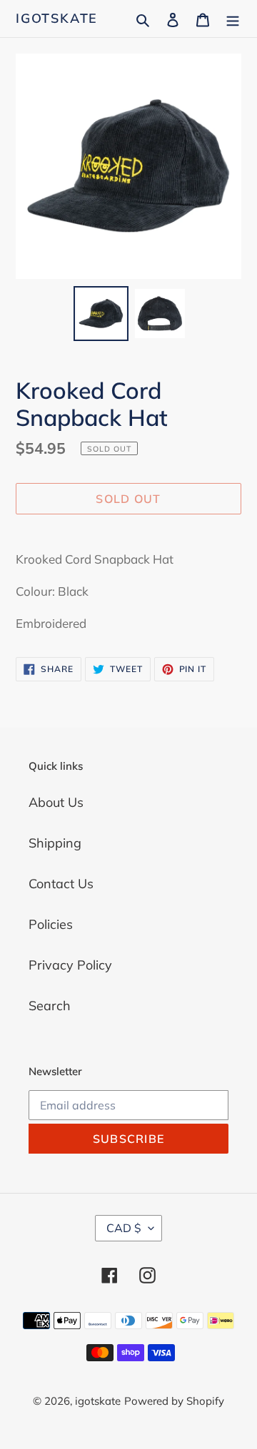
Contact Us (61, 883)
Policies (51, 924)
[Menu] (233, 18)
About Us (56, 802)
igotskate (57, 18)
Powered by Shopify (174, 1401)
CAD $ (123, 1228)
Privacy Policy (70, 965)
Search (50, 1005)
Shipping (55, 843)
